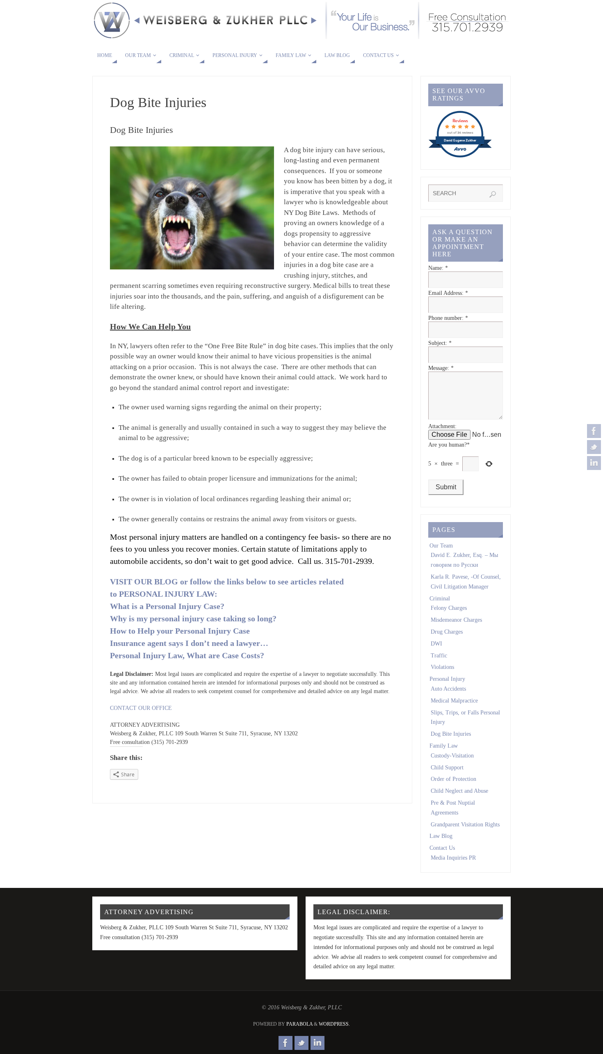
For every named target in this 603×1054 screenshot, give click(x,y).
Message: (441, 368)
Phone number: (448, 318)
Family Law (443, 746)
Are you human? (449, 445)
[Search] (493, 194)
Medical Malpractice (454, 701)
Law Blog (440, 836)
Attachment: (442, 426)
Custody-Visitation (452, 756)
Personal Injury (447, 679)
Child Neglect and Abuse (459, 791)
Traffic (439, 655)
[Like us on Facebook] (594, 431)
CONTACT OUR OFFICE (141, 708)
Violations (442, 667)
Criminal (439, 598)
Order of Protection (453, 779)
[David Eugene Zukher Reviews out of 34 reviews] (460, 157)
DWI (436, 644)
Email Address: (448, 293)
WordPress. (334, 1024)
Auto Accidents (448, 689)
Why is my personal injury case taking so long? (193, 618)
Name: (438, 268)
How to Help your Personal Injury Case (180, 630)
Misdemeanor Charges (456, 620)
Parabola (299, 1024)
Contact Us (442, 848)
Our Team (441, 546)
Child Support (447, 767)
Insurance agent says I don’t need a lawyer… (189, 643)
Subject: (440, 343)
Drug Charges (447, 632)
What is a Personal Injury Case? (167, 606)
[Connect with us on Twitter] (594, 447)
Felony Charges (449, 608)
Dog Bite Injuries (451, 734)
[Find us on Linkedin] (594, 463)
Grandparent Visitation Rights (465, 824)
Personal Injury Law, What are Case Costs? (187, 655)
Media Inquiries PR (453, 858)
